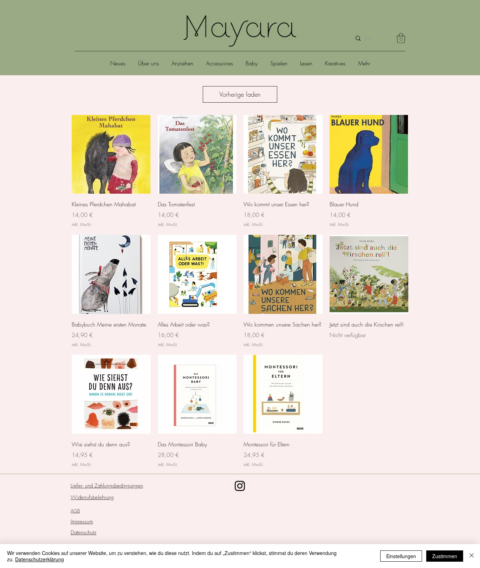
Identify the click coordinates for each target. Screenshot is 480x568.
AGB (75, 511)
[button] (401, 38)
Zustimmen (444, 556)
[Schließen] (471, 556)
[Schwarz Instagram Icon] (240, 486)
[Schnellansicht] (111, 154)
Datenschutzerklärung (39, 559)
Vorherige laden (240, 94)
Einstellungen (401, 556)
